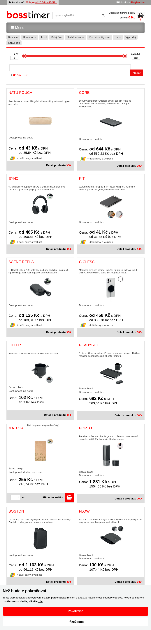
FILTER (14, 345)
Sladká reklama (75, 37)
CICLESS (86, 262)
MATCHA (16, 428)
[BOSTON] (40, 538)
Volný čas (56, 37)
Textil (44, 37)
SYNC (13, 178)
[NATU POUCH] (40, 121)
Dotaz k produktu (55, 414)
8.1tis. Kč (135, 54)
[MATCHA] (40, 451)
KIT (82, 178)
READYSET (88, 345)
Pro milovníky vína (99, 37)
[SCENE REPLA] (40, 289)
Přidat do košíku (54, 497)
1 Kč (16, 54)
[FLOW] (110, 538)
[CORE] (110, 122)
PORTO (85, 428)
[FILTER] (40, 370)
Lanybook (14, 42)
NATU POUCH (20, 93)
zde (40, 601)
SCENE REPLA (21, 262)
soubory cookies (112, 597)
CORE (84, 93)
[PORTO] (110, 455)
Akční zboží (22, 75)
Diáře (118, 37)
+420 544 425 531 (46, 2)
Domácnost (29, 37)
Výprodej (130, 37)
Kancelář (13, 37)
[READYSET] (110, 372)
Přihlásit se (123, 2)
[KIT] (110, 206)
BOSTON (16, 511)
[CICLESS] (110, 289)
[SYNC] (40, 206)
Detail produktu (56, 165)
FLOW (84, 511)
